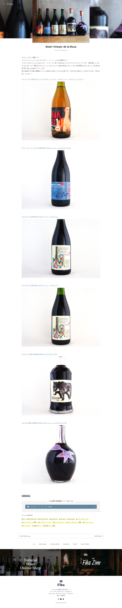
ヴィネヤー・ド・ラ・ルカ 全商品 (41, 506)
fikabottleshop (32, 519)
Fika (24, 519)
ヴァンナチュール (82, 519)
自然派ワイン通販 (49, 525)
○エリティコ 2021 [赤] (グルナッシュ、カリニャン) (40, 285)
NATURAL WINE (54, 544)
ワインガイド (27, 525)
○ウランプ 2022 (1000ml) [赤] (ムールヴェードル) (39, 354)
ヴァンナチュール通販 (30, 522)
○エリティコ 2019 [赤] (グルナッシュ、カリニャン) (40, 217)
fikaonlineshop (43, 519)
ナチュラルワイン (59, 522)
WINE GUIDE (42, 544)
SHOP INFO (66, 544)
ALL (34, 544)
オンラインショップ (45, 522)
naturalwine (54, 519)
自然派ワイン (37, 525)
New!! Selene (98, 536)
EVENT (75, 544)
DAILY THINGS (85, 544)
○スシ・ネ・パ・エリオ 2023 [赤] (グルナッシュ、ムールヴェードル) (46, 148)
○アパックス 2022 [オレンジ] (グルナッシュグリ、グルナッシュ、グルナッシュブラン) (53, 79)
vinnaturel (63, 519)
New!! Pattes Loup (25, 536)
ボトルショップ (89, 522)
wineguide (72, 519)
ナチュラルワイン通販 (74, 522)
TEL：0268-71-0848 (55, 591)
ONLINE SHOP (114, 4)
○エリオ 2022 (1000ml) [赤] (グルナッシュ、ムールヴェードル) (44, 423)
